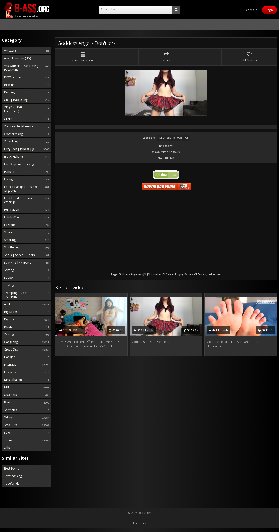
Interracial (10, 364)
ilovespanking (13, 476)
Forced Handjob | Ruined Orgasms (21, 189)
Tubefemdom (13, 483)
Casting (9, 334)
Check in (251, 10)
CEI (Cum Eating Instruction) (14, 109)
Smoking (10, 240)
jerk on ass (215, 274)
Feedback (139, 523)
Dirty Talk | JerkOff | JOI (20, 149)
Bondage (10, 92)
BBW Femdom (14, 77)
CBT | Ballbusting (16, 100)
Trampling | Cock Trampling (15, 294)
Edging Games (184, 274)
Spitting (9, 270)
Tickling (9, 285)
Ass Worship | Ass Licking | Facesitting (22, 67)
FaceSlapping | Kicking (19, 164)
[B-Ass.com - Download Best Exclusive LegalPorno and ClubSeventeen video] (26, 9)
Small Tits (10, 425)
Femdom (10, 172)
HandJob (9, 357)
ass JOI (142, 274)
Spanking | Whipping (17, 262)
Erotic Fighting (13, 156)
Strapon (9, 277)
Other (8, 448)
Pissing (8, 402)
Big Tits (9, 319)
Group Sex (11, 349)
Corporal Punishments (18, 126)
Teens (8, 440)
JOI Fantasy (200, 274)
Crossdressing (13, 134)
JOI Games (168, 274)
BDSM (8, 327)
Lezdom (9, 225)
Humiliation (11, 209)
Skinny (8, 417)
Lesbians (10, 372)
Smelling (9, 232)
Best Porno (11, 468)
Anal (7, 304)
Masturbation (13, 380)
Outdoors (10, 395)
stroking (156, 274)
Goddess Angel (128, 274)
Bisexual (9, 85)
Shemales (10, 410)
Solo (7, 432)
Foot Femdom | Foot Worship (18, 200)
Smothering (11, 247)
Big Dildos (11, 312)
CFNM (8, 119)
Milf (6, 387)
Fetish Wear (12, 217)
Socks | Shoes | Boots (19, 255)
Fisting (8, 179)
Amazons (10, 50)
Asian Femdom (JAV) (17, 58)
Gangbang (11, 342)
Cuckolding (11, 141)
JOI (149, 274)
